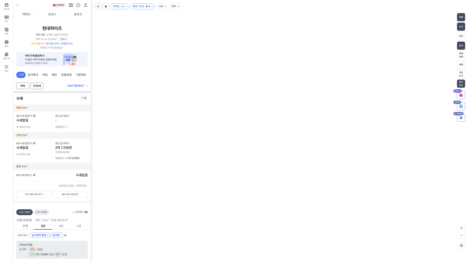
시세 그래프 (24, 212)
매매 (26, 14)
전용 (62, 39)
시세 (21, 75)
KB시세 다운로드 (70, 194)
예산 (54, 75)
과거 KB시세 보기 (34, 194)
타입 (45, 75)
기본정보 (81, 75)
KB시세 (22, 235)
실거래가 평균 (39, 235)
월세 (78, 14)
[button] (77, 86)
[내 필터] (106, 6)
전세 (52, 14)
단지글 (78, 5)
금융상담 (66, 75)
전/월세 (37, 85)
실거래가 (33, 75)
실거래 (55, 235)
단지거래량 (41, 212)
